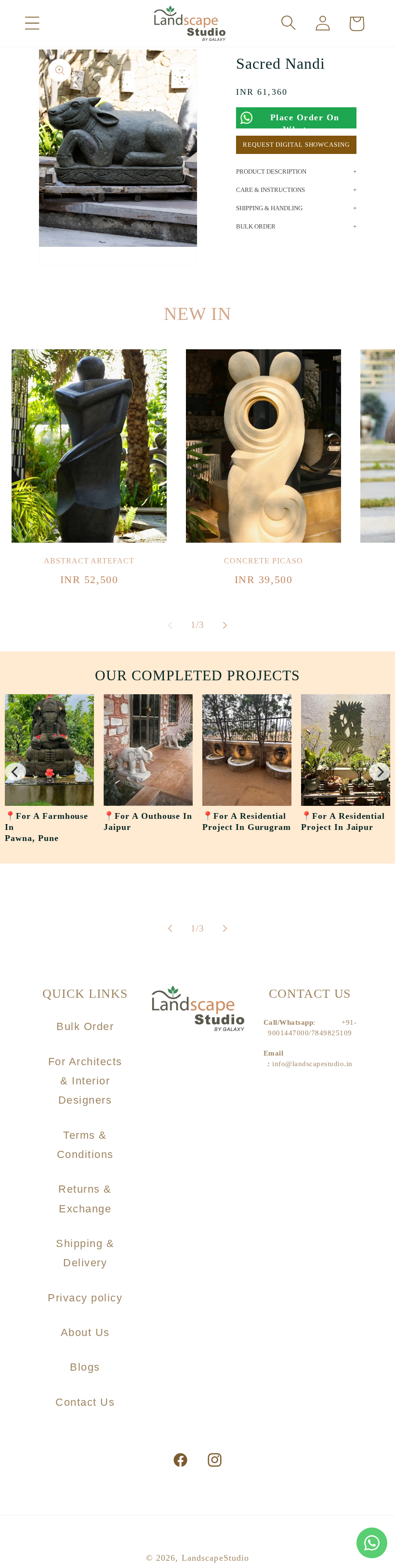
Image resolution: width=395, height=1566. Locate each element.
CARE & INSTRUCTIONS (270, 189)
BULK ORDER (256, 226)
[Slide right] (225, 625)
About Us (85, 1332)
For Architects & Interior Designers (85, 1081)
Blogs (85, 1367)
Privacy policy (85, 1298)
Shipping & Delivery (85, 1253)
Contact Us (85, 1402)
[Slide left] (170, 625)
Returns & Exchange (85, 1198)
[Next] (379, 772)
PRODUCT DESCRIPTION (271, 171)
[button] (32, 23)
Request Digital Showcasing (296, 144)
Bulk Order (85, 1026)
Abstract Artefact (89, 561)
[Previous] (15, 772)
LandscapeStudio (216, 1558)
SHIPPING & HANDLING (269, 208)
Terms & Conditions (85, 1144)
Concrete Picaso (263, 561)
